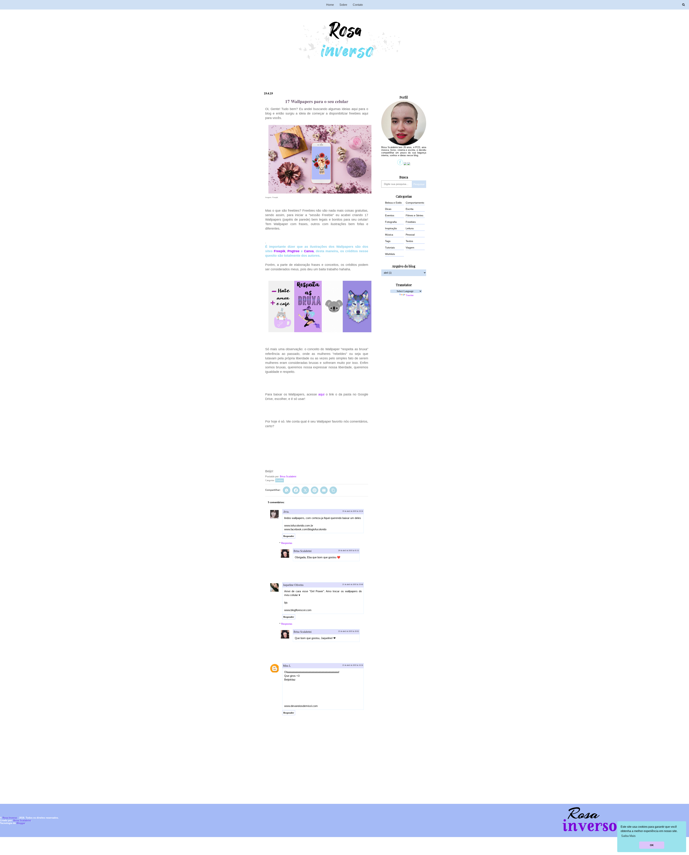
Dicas (388, 209)
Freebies (279, 480)
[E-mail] (324, 490)
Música (389, 234)
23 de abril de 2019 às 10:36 (352, 665)
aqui (321, 394)
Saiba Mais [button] (628, 835)
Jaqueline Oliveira (293, 584)
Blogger (21, 823)
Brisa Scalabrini (288, 476)
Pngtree (293, 251)
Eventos (389, 215)
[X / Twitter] (305, 490)
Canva (309, 251)
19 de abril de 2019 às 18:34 (352, 511)
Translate (410, 295)
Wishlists (390, 254)
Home (330, 4)
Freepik (279, 251)
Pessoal (410, 234)
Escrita (409, 209)
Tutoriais (390, 247)
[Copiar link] (333, 490)
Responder (288, 536)
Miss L (287, 665)
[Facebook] (296, 490)
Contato (358, 4)
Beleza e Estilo (393, 202)
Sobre (343, 4)
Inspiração (391, 228)
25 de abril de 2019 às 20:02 (348, 631)
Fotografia (391, 221)
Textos (409, 241)
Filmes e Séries (414, 215)
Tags (387, 241)
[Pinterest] (314, 490)
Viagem (410, 247)
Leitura (410, 228)
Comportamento (415, 202)
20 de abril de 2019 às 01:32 (348, 550)
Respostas (286, 543)
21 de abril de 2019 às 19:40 (352, 584)
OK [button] (652, 845)
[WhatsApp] (286, 490)
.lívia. (286, 511)
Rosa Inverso (10, 817)
